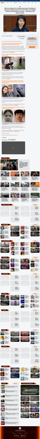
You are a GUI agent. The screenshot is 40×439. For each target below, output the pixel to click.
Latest (8, 2)
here (17, 135)
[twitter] (19, 36)
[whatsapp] (21, 36)
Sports (32, 2)
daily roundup (4, 137)
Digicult (29, 2)
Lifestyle (20, 2)
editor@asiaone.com (5, 133)
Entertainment (15, 2)
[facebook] (17, 36)
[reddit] (23, 36)
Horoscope (24, 2)
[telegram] (20, 36)
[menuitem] (7, 2)
